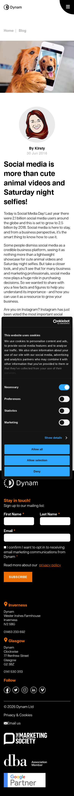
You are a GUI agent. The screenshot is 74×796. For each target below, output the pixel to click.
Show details (53, 437)
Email (8, 531)
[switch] (64, 399)
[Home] (13, 10)
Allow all (37, 449)
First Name (12, 514)
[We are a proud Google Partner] (25, 786)
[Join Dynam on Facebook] (7, 692)
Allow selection (37, 460)
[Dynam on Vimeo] (42, 692)
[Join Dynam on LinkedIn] (34, 692)
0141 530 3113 (13, 671)
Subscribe (18, 577)
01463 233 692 (14, 632)
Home (9, 31)
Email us (13, 723)
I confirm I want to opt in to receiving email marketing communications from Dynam (34, 552)
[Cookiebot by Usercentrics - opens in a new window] (53, 321)
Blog (22, 31)
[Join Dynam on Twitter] (16, 692)
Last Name (48, 514)
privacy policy (50, 565)
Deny (37, 471)
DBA (25, 760)
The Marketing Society (25, 739)
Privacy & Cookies (18, 715)
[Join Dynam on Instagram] (25, 692)
